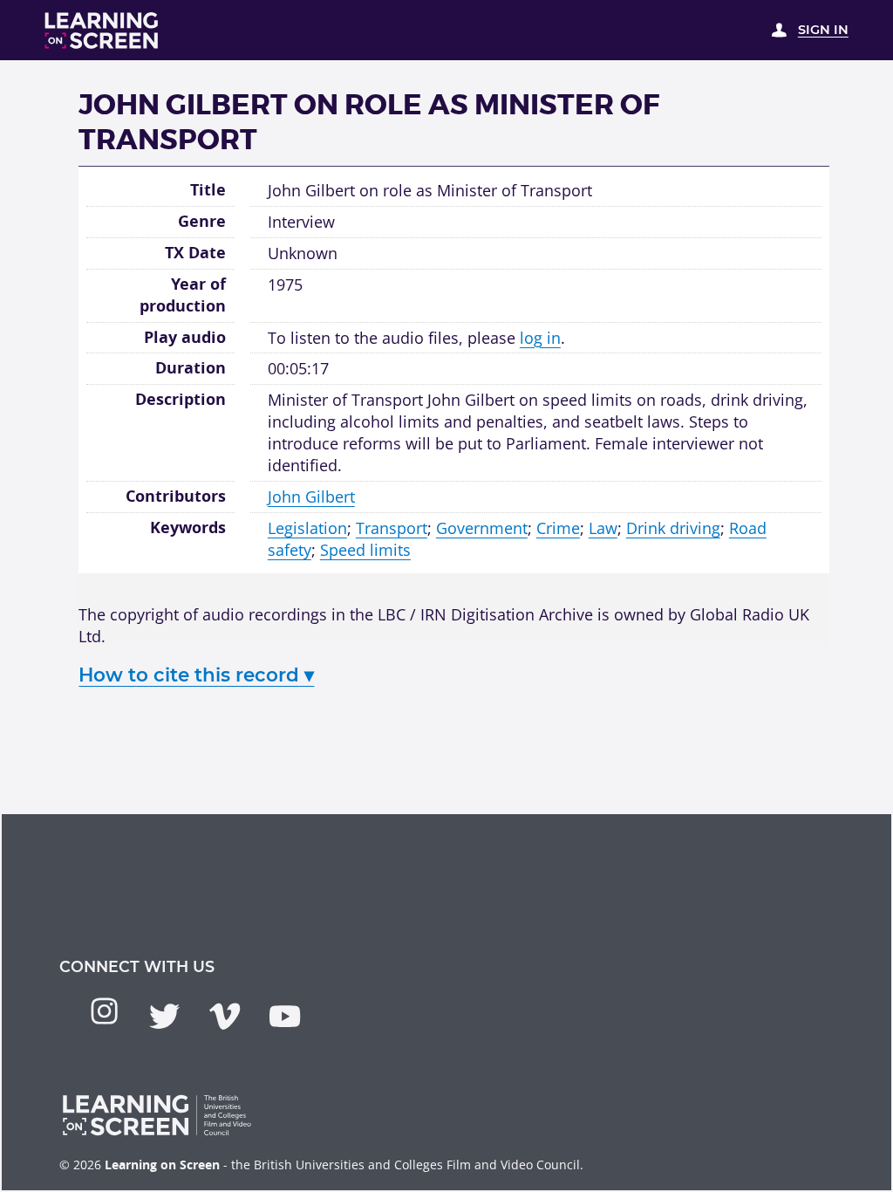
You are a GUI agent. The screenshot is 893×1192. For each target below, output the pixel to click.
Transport (391, 527)
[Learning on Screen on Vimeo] (224, 1016)
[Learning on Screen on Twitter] (164, 1016)
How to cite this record (196, 674)
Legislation (307, 527)
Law (603, 527)
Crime (558, 527)
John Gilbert (311, 496)
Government (482, 527)
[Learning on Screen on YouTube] (284, 1016)
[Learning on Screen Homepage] (102, 30)
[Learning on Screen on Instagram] (104, 1011)
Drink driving (673, 527)
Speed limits (365, 549)
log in (540, 337)
